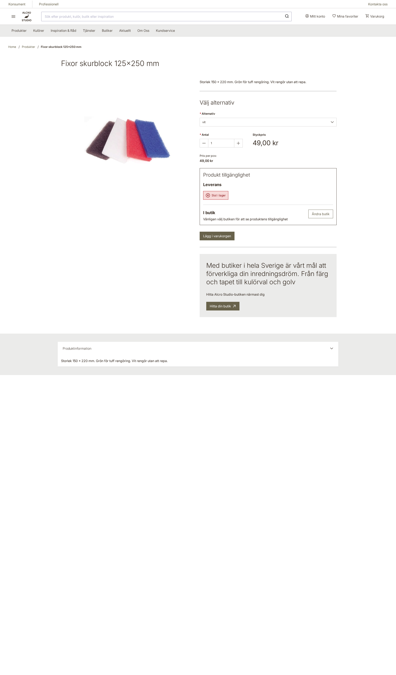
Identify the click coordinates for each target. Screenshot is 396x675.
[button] (332, 122)
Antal (204, 134)
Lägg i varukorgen (217, 236)
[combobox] (166, 16)
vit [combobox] (204, 122)
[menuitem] (19, 30)
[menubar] (93, 30)
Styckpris (259, 134)
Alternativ (207, 113)
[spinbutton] (221, 143)
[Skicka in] (286, 16)
